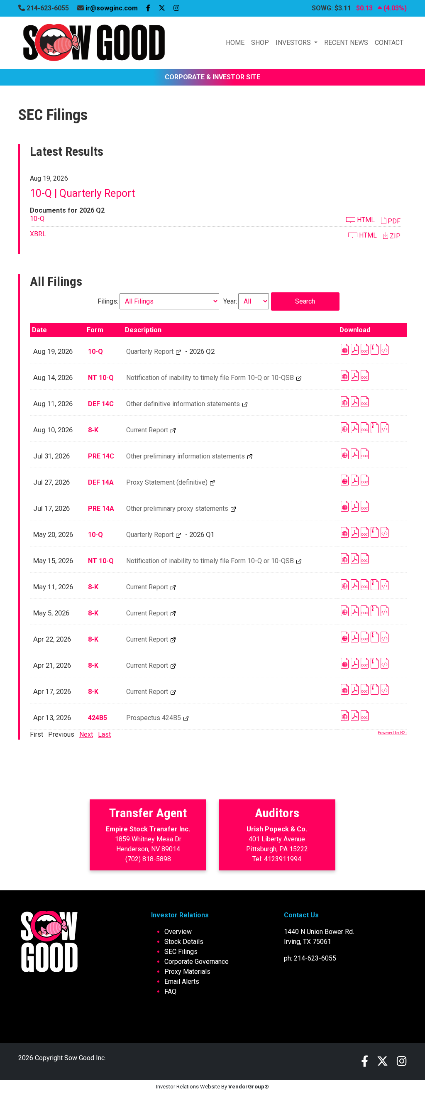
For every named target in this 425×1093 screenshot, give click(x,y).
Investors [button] (294, 43)
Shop (260, 43)
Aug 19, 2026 (53, 351)
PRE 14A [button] (101, 508)
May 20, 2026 (53, 534)
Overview (178, 932)
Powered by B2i (392, 732)
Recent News (346, 43)
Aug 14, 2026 (53, 377)
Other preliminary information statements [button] (186, 456)
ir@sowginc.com (111, 8)
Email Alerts (181, 981)
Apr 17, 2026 (52, 691)
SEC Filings (181, 952)
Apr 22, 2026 (52, 639)
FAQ (170, 991)
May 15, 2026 (53, 560)
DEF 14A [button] (101, 482)
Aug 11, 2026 (53, 403)
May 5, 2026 (51, 613)
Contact (389, 43)
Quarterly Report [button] (150, 351)
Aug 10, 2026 (53, 430)
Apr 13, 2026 (52, 717)
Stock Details (183, 942)
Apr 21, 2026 (52, 665)
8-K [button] (93, 430)
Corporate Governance (196, 962)
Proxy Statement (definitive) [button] (167, 482)
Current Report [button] (148, 430)
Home (235, 43)
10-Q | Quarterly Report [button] (82, 193)
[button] (391, 221)
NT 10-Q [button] (101, 378)
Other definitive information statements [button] (184, 404)
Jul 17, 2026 (51, 508)
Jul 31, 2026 (51, 456)
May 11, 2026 (53, 587)
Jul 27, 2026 (51, 482)
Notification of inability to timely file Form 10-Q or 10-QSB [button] (211, 378)
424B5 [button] (97, 718)
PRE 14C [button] (101, 456)
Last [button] (104, 734)
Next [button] (86, 734)
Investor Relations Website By (212, 1086)
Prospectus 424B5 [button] (154, 718)
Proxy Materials (187, 971)
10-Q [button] (37, 219)
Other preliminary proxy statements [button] (178, 508)
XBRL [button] (38, 234)
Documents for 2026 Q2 (67, 210)
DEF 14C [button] (101, 404)
